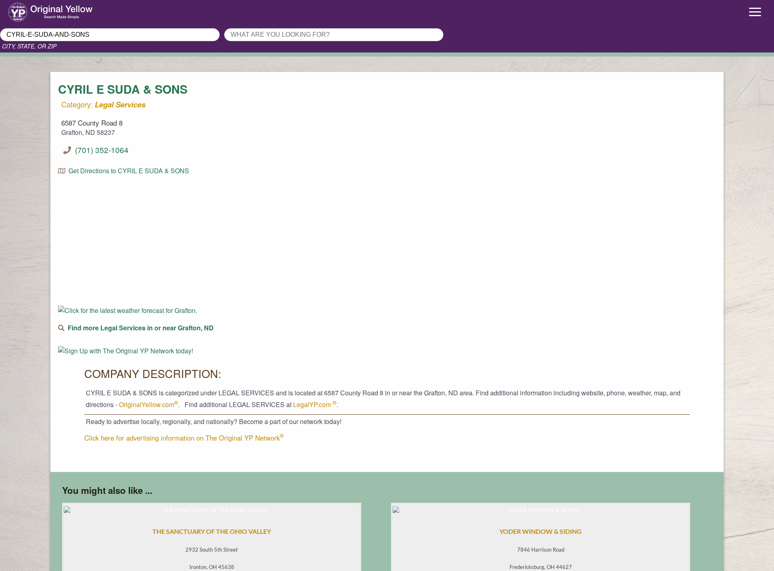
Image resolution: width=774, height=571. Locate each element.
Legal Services (120, 104)
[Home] (97, 10)
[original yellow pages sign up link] (125, 350)
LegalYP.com (315, 404)
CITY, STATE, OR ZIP (29, 46)
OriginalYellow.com (148, 404)
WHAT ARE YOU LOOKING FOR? (271, 26)
